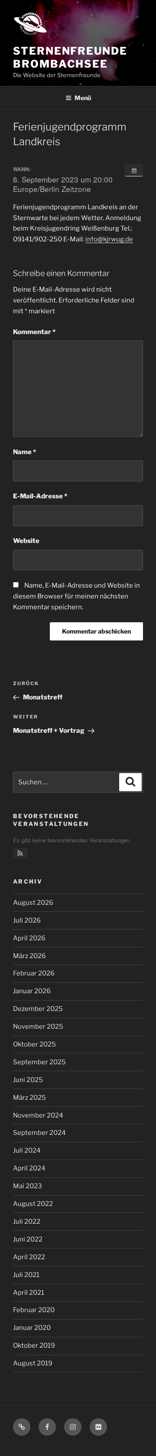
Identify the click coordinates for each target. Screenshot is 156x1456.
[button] (20, 853)
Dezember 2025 (38, 1009)
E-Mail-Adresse (40, 496)
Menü (83, 97)
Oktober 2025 (34, 1044)
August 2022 (33, 1204)
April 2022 (29, 1257)
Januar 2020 (32, 1328)
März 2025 (29, 1098)
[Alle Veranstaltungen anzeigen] (134, 170)
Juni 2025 (28, 1080)
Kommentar (34, 332)
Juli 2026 (27, 920)
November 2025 (38, 1026)
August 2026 (33, 903)
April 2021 (28, 1293)
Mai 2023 (27, 1186)
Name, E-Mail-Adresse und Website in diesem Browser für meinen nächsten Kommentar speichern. (76, 596)
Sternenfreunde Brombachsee (70, 57)
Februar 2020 (34, 1310)
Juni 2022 (27, 1239)
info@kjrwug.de (109, 239)
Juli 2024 (27, 1150)
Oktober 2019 (34, 1345)
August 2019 (32, 1363)
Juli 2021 (26, 1275)
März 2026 (29, 956)
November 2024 (38, 1115)
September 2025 (39, 1062)
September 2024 (39, 1133)
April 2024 (29, 1168)
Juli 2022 (26, 1221)
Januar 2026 (32, 991)
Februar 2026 (34, 973)
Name (24, 452)
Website (26, 541)
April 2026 (29, 938)
